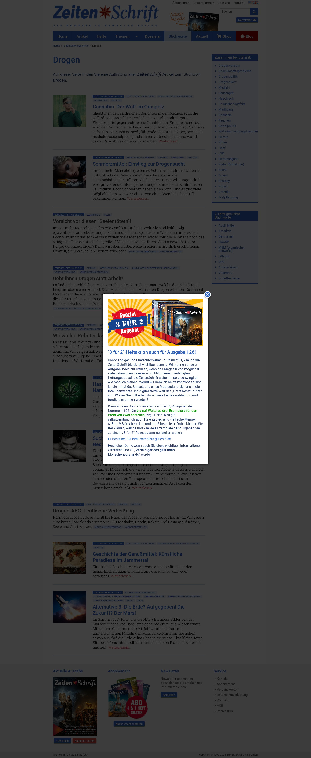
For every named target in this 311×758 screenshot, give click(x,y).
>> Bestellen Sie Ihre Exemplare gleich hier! (139, 439)
